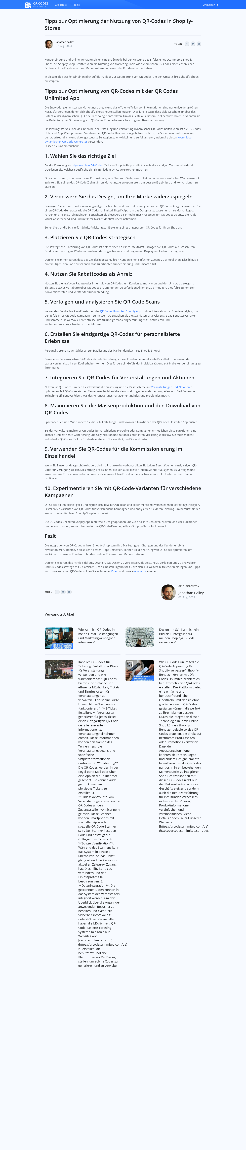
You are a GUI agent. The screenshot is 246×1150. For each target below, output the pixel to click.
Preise (76, 4)
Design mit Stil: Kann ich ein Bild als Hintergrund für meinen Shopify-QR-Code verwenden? (179, 635)
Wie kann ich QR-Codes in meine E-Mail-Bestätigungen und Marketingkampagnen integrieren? (98, 635)
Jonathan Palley (65, 42)
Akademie (61, 4)
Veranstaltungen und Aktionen (170, 387)
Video (114, 571)
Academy (140, 571)
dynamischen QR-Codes (88, 165)
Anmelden (209, 4)
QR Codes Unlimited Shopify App (120, 311)
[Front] (38, 5)
